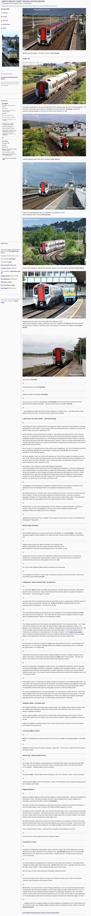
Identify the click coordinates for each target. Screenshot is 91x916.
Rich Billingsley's (5, 279)
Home (3, 6)
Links (51, 6)
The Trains (39, 6)
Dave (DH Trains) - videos (8, 285)
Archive (43, 912)
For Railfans (46, 6)
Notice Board (8, 6)
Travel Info (15, 6)
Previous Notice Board (52, 912)
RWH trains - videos (6, 282)
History (26, 6)
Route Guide (32, 6)
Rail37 (10, 262)
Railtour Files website (76, 632)
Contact (55, 6)
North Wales (12, 259)
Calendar (21, 6)
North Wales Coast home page (31, 912)
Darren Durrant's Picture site (8, 265)
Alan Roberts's (5, 288)
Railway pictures (5, 276)
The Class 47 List (5, 268)
